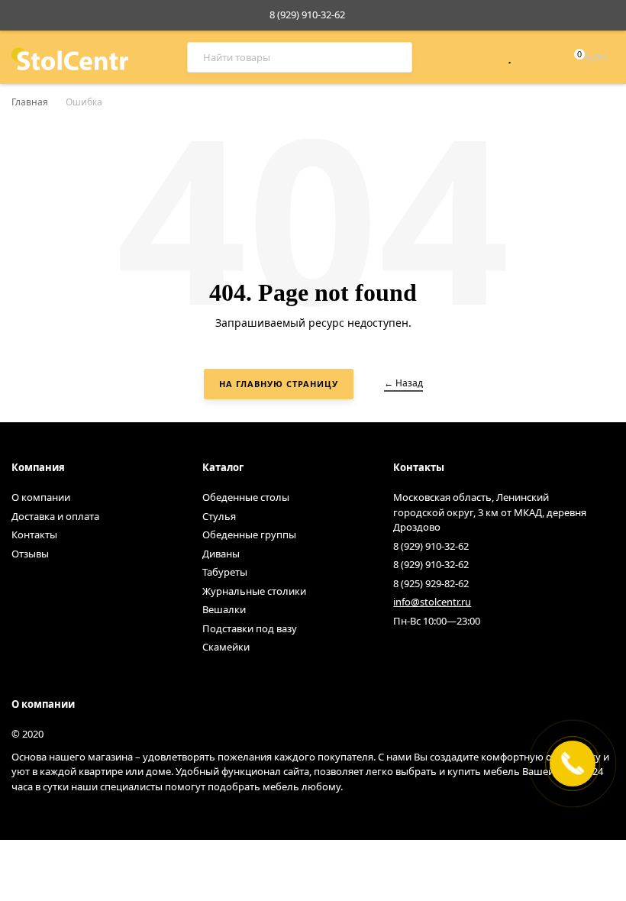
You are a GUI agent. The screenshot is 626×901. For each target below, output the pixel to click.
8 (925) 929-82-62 (431, 583)
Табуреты (224, 572)
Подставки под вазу (249, 628)
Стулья (219, 516)
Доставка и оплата (55, 516)
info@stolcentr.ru (432, 602)
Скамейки (226, 647)
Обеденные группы (249, 534)
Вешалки (224, 609)
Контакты (34, 534)
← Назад (403, 382)
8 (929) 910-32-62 (307, 14)
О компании (40, 497)
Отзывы (30, 553)
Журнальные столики (254, 591)
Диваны (221, 553)
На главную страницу (278, 383)
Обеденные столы (245, 497)
